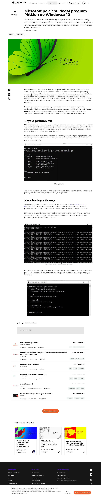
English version (12, 483)
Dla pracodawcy (74, 3)
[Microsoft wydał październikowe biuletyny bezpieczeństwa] (26, 433)
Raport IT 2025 (35, 480)
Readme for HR (61, 475)
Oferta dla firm (61, 472)
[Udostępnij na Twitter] (9, 98)
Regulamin (11, 475)
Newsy (11, 34)
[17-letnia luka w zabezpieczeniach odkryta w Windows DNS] (50, 433)
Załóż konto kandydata (38, 483)
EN (88, 3)
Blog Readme (52, 3)
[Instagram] (91, 479)
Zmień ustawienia (67, 492)
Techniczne (20, 34)
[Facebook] (91, 470)
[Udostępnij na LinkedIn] (9, 94)
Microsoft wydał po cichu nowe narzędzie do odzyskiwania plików (75, 443)
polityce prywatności (21, 493)
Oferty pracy (33, 3)
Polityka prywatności (14, 472)
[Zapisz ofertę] (87, 345)
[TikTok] (91, 484)
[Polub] (18, 323)
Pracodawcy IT (42, 3)
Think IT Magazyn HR (63, 478)
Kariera (10, 478)
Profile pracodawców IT (38, 475)
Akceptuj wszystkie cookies (82, 492)
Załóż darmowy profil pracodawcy (67, 480)
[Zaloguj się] (84, 3)
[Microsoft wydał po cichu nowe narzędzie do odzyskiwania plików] (75, 433)
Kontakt (10, 480)
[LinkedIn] (91, 474)
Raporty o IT (61, 3)
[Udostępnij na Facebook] (9, 90)
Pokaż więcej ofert (50, 411)
